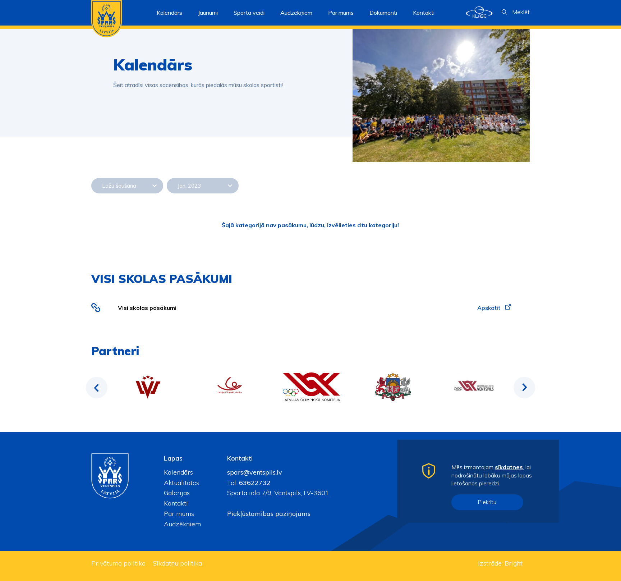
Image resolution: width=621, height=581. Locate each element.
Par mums (179, 513)
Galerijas (177, 493)
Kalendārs (169, 12)
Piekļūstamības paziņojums (268, 513)
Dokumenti (383, 12)
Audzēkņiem (182, 524)
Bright (514, 563)
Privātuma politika (118, 563)
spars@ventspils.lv (254, 472)
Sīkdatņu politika (177, 563)
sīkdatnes (509, 467)
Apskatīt (489, 307)
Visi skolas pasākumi (147, 307)
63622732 (254, 483)
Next (524, 387)
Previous (96, 387)
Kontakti (423, 12)
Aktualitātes (181, 483)
